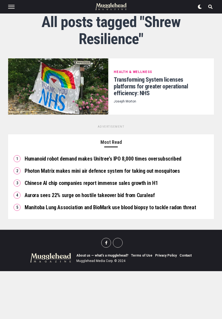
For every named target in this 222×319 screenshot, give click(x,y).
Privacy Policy (166, 255)
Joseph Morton (125, 101)
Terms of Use (141, 255)
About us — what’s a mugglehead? (102, 255)
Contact (185, 255)
